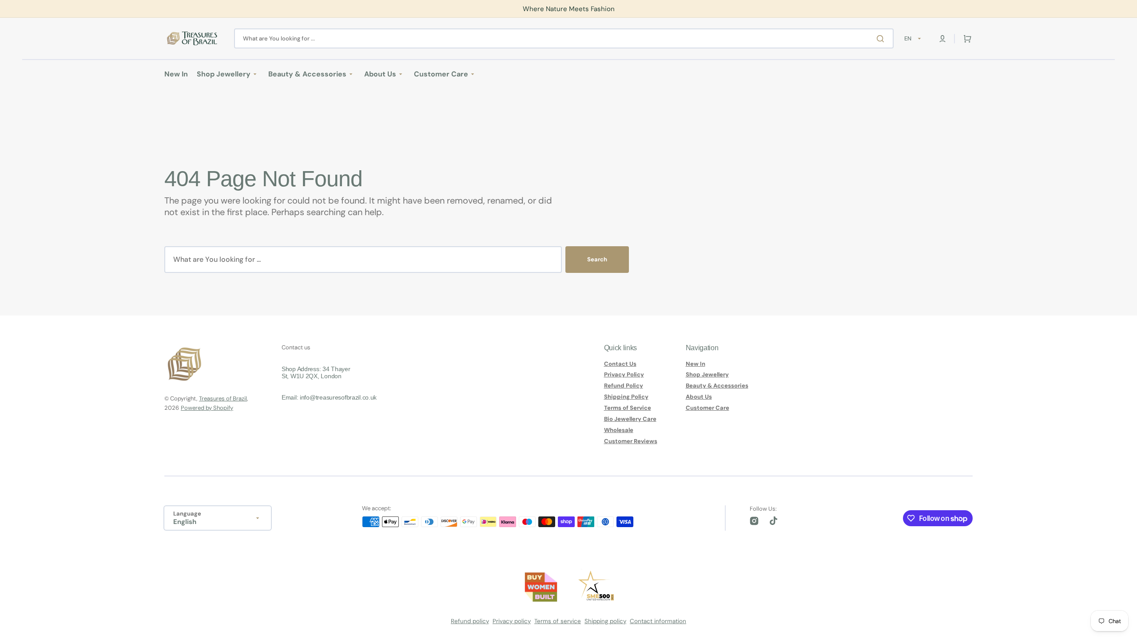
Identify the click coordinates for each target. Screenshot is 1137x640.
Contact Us (620, 364)
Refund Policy (623, 385)
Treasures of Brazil (223, 398)
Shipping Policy (626, 396)
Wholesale (618, 430)
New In (695, 364)
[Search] (882, 38)
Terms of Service (627, 408)
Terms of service (557, 621)
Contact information (658, 621)
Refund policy (470, 621)
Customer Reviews (630, 441)
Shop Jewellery (707, 374)
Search (597, 259)
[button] (942, 38)
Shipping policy (605, 621)
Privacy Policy (624, 374)
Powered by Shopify (207, 408)
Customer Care (707, 408)
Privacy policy (512, 621)
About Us (699, 396)
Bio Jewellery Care (630, 419)
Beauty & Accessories (717, 385)
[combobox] (564, 38)
